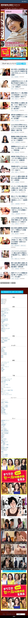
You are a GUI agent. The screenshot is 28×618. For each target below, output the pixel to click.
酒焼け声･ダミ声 (5, 328)
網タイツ (3, 391)
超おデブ (3, 330)
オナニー (3, 427)
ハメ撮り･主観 (4, 444)
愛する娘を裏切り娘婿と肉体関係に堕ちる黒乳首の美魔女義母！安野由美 (19, 264)
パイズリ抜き (4, 456)
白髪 (2, 371)
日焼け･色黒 (4, 325)
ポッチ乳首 (4, 353)
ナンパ (2, 404)
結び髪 (2, 365)
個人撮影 (3, 409)
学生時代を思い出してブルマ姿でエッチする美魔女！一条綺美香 (19, 210)
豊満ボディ (4, 311)
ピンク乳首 (4, 354)
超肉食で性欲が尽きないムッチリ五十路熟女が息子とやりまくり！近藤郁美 (19, 158)
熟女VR (3, 411)
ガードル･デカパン (6, 387)
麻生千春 (17, 132)
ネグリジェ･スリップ (6, 379)
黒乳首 (2, 351)
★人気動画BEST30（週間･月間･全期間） (11, 292)
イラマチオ (4, 450)
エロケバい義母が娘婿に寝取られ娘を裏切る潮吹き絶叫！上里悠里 (19, 178)
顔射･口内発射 (4, 433)
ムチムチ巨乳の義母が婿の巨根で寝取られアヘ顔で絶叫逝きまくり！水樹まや (19, 220)
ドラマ (2, 399)
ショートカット (5, 366)
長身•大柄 (3, 315)
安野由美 (17, 268)
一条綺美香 (17, 203)
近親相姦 (3, 424)
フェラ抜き (4, 429)
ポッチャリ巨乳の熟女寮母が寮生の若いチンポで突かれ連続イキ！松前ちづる (19, 188)
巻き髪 (2, 369)
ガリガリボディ (5, 324)
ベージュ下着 (4, 384)
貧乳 (2, 357)
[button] (14, 28)
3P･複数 (3, 443)
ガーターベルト (5, 393)
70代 (2, 302)
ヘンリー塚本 (4, 405)
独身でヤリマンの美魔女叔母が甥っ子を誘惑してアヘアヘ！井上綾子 (19, 274)
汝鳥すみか (23, 245)
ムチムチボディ (5, 308)
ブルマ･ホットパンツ (6, 394)
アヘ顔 (2, 426)
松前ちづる (17, 192)
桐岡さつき (17, 258)
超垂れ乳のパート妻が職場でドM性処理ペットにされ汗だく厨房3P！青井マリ (19, 94)
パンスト (3, 383)
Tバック (3, 386)
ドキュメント (4, 401)
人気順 (24, 63)
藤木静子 (17, 233)
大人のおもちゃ (5, 431)
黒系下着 (3, 381)
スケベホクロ (4, 318)
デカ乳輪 (3, 347)
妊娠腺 (2, 321)
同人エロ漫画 (4, 406)
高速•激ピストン (5, 420)
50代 (12, 76)
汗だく (2, 446)
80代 (2, 303)
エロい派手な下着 (5, 380)
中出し (2, 421)
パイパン (3, 317)
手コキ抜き (4, 439)
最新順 (19, 63)
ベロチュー (4, 423)
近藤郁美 (17, 162)
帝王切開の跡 (4, 320)
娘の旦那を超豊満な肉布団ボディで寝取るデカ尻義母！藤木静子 (19, 229)
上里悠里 (17, 182)
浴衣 (2, 388)
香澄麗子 (17, 76)
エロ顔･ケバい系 (5, 339)
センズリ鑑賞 (4, 454)
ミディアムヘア (5, 362)
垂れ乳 (2, 350)
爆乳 (2, 355)
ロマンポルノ (4, 413)
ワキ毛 (2, 331)
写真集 (2, 408)
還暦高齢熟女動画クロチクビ (10, 5)
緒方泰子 (17, 110)
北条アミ (17, 172)
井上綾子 (17, 278)
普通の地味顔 (4, 338)
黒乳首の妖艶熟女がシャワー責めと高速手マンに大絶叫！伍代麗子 (19, 116)
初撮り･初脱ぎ (4, 402)
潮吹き (2, 436)
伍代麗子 (17, 120)
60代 (13, 152)
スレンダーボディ (5, 310)
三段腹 (2, 314)
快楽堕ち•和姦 (4, 447)
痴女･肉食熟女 (4, 430)
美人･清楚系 (4, 340)
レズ (2, 453)
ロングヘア (4, 363)
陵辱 (2, 451)
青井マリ (17, 98)
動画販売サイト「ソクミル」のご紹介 (14, 58)
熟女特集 (3, 412)
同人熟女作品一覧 (14, 496)
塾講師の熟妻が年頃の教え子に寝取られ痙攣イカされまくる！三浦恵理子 (19, 138)
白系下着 (3, 377)
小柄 (2, 322)
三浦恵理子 (17, 142)
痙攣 (2, 437)
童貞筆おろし (4, 449)
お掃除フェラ (4, 441)
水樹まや (17, 88)
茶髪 (2, 368)
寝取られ (3, 440)
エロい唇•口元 (4, 312)
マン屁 (2, 457)
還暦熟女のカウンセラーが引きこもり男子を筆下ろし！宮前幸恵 (19, 148)
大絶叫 (2, 434)
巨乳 (2, 348)
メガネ (2, 327)
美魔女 (2, 342)
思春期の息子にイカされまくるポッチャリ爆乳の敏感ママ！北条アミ (19, 168)
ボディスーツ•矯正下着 (7, 390)
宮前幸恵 (17, 152)
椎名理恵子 (17, 245)
